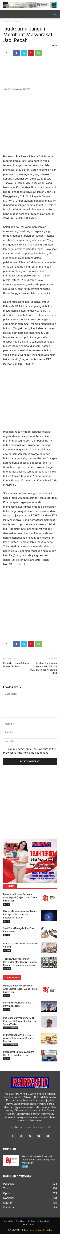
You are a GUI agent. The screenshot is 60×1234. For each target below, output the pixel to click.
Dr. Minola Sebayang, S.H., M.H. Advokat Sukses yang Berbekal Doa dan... (18, 1038)
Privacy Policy (44, 1221)
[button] (5, 14)
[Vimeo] (30, 1136)
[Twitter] (24, 53)
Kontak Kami (28, 1224)
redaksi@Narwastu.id (37, 1127)
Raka (40, 1230)
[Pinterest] (31, 53)
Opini (6, 904)
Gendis (45, 1230)
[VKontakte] (39, 1136)
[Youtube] (47, 1136)
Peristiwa (16, 21)
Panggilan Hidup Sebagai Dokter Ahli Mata (16, 665)
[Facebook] (16, 53)
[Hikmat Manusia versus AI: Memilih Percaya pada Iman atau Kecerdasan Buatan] (49, 915)
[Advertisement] (30, 124)
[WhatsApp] (38, 53)
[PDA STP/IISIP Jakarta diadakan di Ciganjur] (49, 947)
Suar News (20, 1221)
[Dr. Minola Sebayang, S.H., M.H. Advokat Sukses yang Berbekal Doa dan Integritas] (49, 1038)
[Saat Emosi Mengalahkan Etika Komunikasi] (49, 932)
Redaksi (31, 1221)
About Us (8, 1221)
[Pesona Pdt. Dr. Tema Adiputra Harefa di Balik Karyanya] (49, 1055)
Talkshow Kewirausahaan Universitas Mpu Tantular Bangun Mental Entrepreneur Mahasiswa (20, 962)
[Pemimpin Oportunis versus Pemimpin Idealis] (49, 1006)
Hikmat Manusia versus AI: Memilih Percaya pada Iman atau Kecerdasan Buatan (20, 914)
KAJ (50, 1230)
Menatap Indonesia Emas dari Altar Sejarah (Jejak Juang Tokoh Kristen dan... (20, 897)
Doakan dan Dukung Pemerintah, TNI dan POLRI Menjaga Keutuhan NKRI (43, 668)
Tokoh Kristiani (10, 1028)
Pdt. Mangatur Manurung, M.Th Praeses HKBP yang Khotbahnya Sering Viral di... (19, 1021)
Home (6, 21)
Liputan (7, 950)
